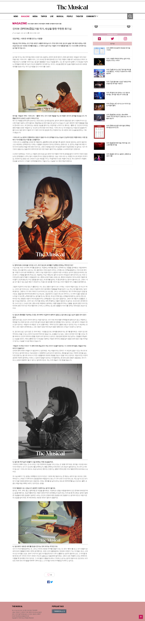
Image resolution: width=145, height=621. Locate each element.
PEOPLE (70, 16)
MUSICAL (60, 16)
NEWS (16, 16)
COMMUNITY (91, 16)
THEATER (79, 16)
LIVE (51, 16)
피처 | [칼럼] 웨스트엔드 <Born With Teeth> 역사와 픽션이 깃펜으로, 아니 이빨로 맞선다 (118, 116)
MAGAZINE (25, 16)
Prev (96, 26)
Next (128, 26)
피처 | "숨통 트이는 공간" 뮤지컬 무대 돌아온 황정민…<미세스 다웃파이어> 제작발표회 (118, 71)
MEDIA (35, 16)
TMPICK (44, 16)
